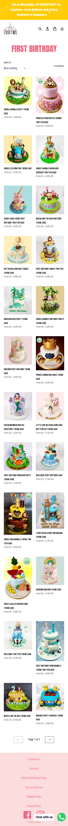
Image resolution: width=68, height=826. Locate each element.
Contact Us (34, 759)
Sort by (7, 62)
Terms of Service (34, 787)
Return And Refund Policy (34, 777)
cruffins (38, 822)
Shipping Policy (34, 796)
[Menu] (62, 28)
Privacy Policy (34, 806)
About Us (34, 768)
